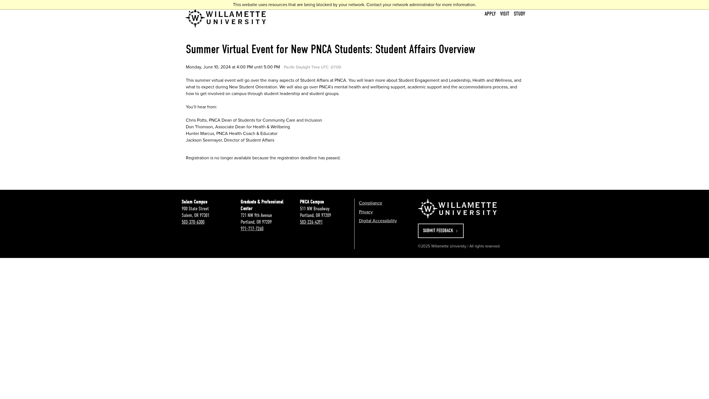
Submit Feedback (438, 231)
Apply (490, 14)
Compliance (370, 203)
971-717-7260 (252, 228)
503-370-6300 (193, 222)
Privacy (366, 212)
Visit (504, 14)
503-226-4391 (311, 222)
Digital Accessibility (378, 221)
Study (519, 14)
